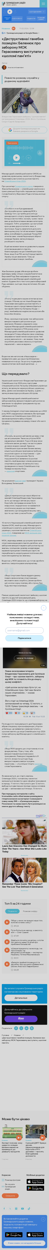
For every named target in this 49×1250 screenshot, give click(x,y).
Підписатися (24, 638)
